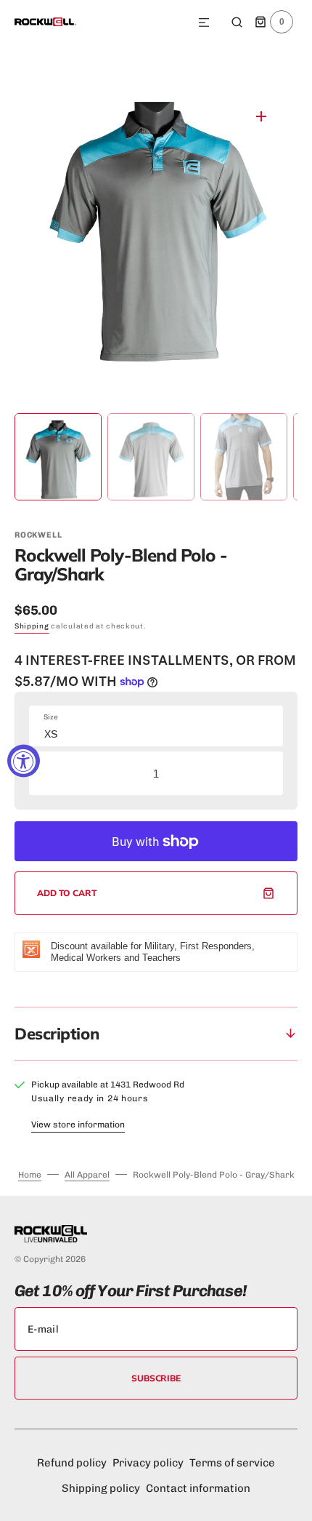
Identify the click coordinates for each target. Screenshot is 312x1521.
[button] (204, 23)
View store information (78, 1124)
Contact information (198, 1488)
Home (29, 1175)
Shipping (32, 626)
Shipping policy (101, 1488)
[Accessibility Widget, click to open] (23, 760)
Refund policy (72, 1462)
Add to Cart (67, 892)
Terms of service (232, 1462)
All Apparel (87, 1175)
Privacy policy (148, 1462)
